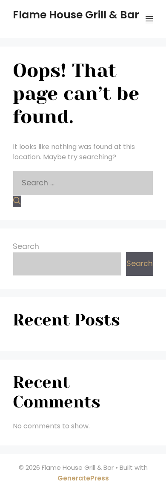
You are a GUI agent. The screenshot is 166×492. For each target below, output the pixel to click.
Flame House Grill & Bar (76, 14)
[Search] (17, 201)
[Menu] (149, 19)
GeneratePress (83, 478)
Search (26, 246)
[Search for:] (83, 183)
